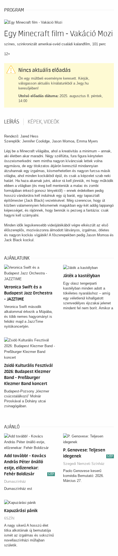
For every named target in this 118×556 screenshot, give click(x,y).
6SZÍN (9, 518)
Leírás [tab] (11, 122)
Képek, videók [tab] (43, 122)
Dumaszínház (15, 481)
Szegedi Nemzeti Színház (84, 464)
